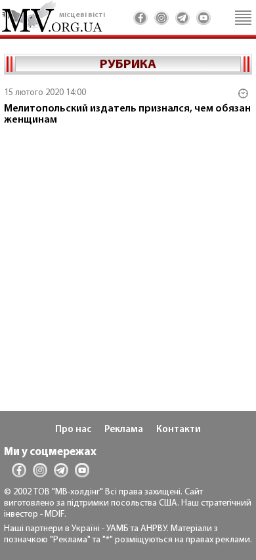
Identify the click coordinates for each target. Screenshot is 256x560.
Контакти (178, 430)
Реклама (123, 430)
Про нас (73, 430)
